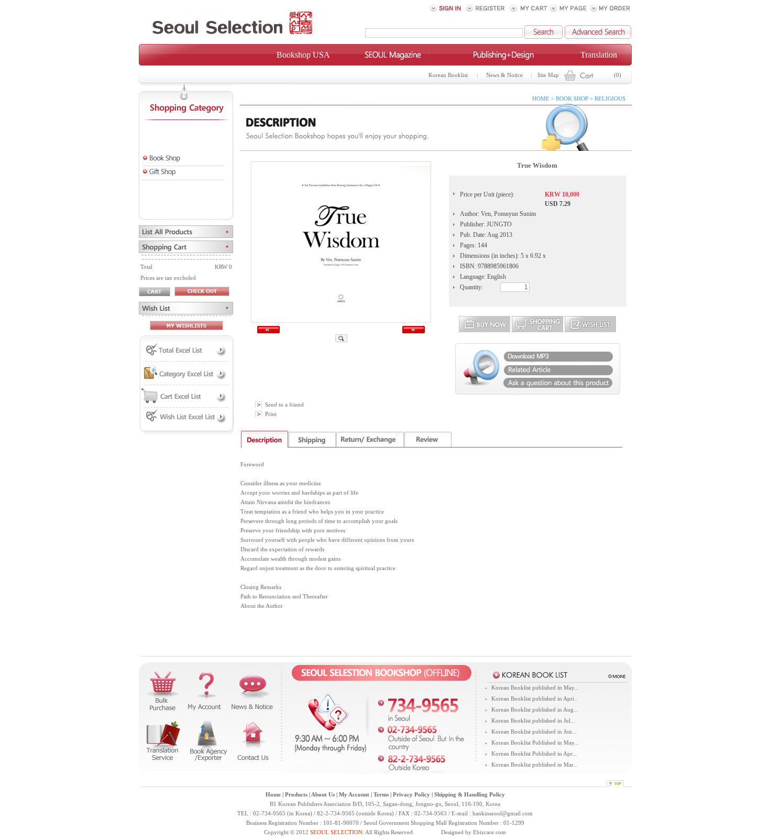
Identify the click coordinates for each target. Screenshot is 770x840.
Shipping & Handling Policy (469, 795)
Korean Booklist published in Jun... (534, 732)
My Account (354, 795)
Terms (381, 795)
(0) (617, 75)
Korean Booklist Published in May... (535, 743)
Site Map (548, 75)
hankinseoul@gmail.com (502, 813)
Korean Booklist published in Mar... (534, 765)
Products (296, 795)
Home (273, 795)
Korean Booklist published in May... (535, 688)
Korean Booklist (448, 75)
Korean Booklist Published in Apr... (534, 754)
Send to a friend (284, 405)
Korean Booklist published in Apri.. (534, 699)
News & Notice (504, 75)
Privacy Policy (411, 795)
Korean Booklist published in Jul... (533, 721)
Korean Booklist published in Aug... (534, 710)
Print (271, 414)
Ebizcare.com (489, 832)
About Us (323, 795)
